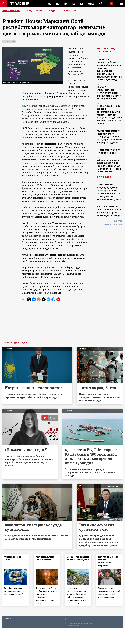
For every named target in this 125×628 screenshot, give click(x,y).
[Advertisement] (62, 322)
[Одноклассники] (39, 299)
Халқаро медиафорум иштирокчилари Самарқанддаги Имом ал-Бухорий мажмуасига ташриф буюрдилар (109, 136)
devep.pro (76, 625)
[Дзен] (44, 299)
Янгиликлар (11, 10)
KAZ (49, 3)
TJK (65, 3)
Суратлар (70, 10)
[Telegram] (48, 299)
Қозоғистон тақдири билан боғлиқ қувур (78, 558)
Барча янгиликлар (113, 222)
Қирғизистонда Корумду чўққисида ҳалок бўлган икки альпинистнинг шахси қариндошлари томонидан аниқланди (109, 192)
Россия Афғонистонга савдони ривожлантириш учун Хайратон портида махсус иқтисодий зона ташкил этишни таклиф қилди (109, 114)
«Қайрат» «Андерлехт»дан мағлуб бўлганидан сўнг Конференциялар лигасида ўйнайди (109, 92)
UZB (81, 3)
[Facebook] (53, 299)
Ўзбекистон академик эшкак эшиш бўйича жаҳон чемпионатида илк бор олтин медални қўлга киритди (109, 165)
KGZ (57, 3)
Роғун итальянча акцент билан (45, 558)
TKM (73, 3)
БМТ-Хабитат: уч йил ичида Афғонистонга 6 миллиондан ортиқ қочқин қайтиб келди (109, 211)
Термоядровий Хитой (12, 558)
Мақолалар (34, 10)
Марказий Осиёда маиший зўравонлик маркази (108, 561)
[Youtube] (58, 299)
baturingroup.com (83, 623)
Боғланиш (8, 619)
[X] (29, 299)
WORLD (91, 3)
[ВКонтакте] (34, 299)
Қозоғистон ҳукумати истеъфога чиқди (108, 151)
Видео (53, 10)
